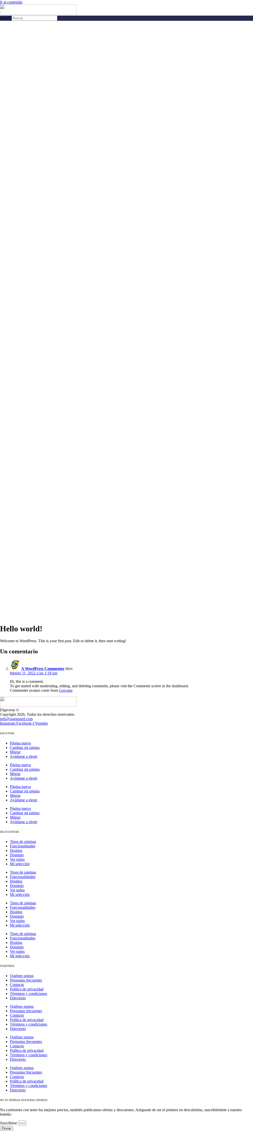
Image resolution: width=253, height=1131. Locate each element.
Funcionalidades (22, 846)
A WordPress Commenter (42, 668)
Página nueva (20, 743)
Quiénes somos (22, 976)
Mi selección (20, 864)
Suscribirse (9, 1123)
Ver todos (17, 859)
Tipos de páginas (23, 841)
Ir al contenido (11, 2)
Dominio (17, 855)
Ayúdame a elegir (23, 756)
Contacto (17, 985)
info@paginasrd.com (16, 719)
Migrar (15, 752)
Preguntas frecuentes (26, 980)
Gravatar (65, 690)
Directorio (18, 998)
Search (5, 18)
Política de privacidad (26, 989)
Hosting (16, 850)
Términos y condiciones (28, 993)
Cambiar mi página (25, 747)
